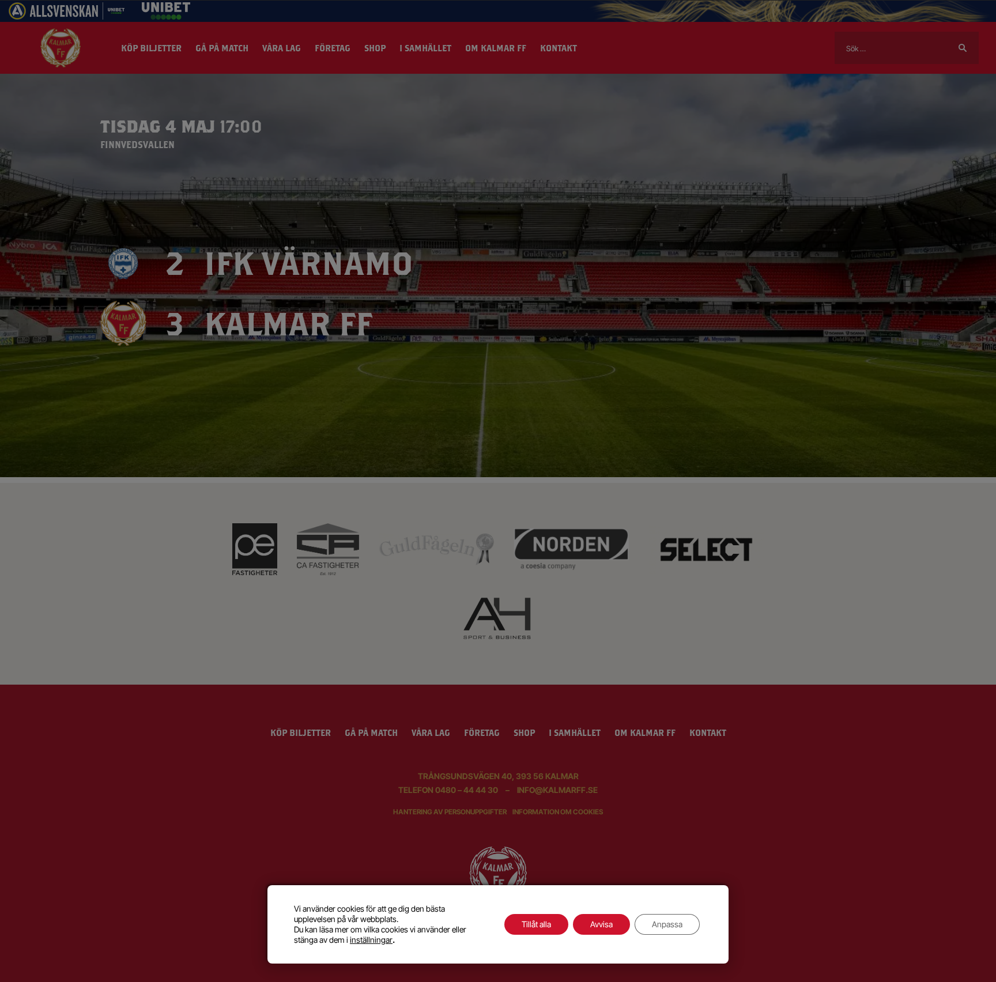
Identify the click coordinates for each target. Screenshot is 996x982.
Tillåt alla (536, 924)
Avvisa (601, 924)
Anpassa (667, 924)
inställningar (371, 940)
